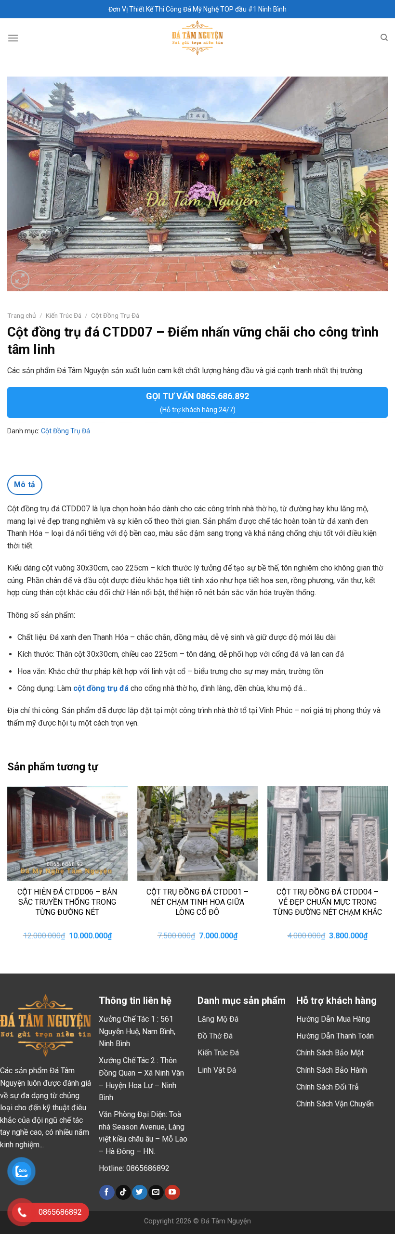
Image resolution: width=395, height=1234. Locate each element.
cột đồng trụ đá (101, 688)
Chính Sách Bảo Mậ (328, 1052)
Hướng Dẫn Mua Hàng (333, 1019)
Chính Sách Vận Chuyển (335, 1103)
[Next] (387, 871)
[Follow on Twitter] (139, 1192)
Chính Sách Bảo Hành (331, 1070)
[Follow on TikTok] (123, 1192)
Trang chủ (21, 315)
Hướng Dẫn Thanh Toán (335, 1035)
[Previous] (7, 871)
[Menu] (13, 38)
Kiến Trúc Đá (63, 315)
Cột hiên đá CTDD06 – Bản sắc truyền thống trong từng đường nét (67, 902)
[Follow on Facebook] (106, 1192)
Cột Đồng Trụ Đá (115, 315)
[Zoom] (20, 279)
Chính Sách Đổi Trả (327, 1086)
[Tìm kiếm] (384, 37)
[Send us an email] (155, 1192)
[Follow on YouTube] (172, 1192)
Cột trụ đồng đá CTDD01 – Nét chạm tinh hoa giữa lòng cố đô (197, 902)
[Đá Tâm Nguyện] (198, 37)
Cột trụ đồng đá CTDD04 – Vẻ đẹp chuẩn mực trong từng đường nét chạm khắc (327, 902)
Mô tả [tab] (25, 484)
